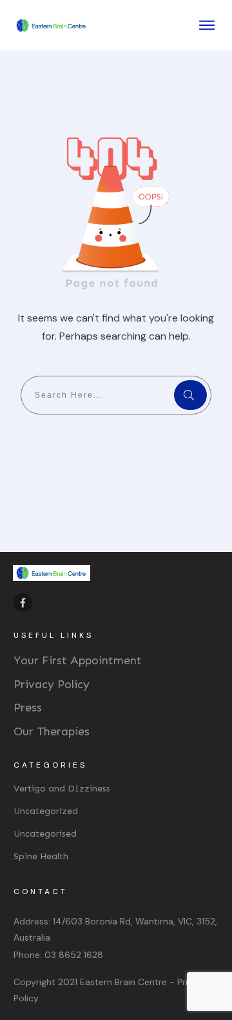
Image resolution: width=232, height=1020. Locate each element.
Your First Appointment (78, 660)
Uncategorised (45, 833)
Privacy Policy (52, 684)
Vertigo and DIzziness (62, 788)
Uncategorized (46, 811)
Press (28, 707)
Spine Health (41, 856)
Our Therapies (52, 731)
